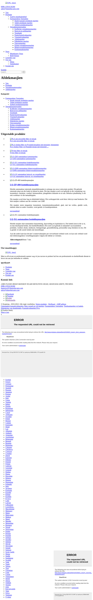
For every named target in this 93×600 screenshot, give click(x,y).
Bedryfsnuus (14, 56)
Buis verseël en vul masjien (34, 306)
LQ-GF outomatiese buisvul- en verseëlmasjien (27, 176)
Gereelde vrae (10, 58)
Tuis (7, 13)
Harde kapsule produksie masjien (26, 21)
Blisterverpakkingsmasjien (24, 47)
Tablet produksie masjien (23, 23)
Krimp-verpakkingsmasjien (24, 45)
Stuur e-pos (5, 312)
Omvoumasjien (20, 43)
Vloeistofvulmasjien (22, 37)
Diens (12, 62)
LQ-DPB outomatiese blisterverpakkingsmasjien (27, 170)
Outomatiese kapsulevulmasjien (12, 306)
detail (18, 211)
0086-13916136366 (8, 286)
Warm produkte (41, 304)
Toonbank (18, 33)
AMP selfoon (61, 304)
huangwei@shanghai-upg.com (12, 288)
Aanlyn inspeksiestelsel (18, 17)
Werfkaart (51, 304)
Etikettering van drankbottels (11, 308)
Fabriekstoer (14, 64)
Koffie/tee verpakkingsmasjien (25, 29)
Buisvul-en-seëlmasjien (23, 31)
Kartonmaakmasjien (22, 49)
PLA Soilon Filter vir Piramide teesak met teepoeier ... (29, 147)
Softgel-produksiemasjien (24, 25)
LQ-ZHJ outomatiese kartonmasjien (23, 159)
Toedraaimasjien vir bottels (73, 306)
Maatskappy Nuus (16, 54)
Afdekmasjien (19, 39)
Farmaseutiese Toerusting (19, 19)
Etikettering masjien (22, 41)
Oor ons (8, 60)
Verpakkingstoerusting (18, 27)
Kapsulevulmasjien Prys (31, 308)
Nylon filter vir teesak (18, 153)
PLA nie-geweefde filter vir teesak (22, 141)
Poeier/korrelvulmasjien (23, 35)
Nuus (7, 52)
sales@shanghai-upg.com (10, 290)
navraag (13, 211)
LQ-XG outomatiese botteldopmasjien (23, 165)
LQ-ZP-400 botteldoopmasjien (24, 185)
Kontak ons (9, 66)
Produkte (8, 15)
